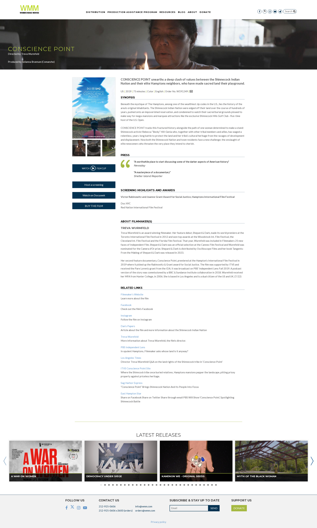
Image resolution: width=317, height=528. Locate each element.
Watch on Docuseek (94, 195)
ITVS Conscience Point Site (136, 368)
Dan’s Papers (128, 326)
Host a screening (93, 184)
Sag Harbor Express (131, 382)
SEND (214, 508)
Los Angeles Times (131, 357)
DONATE (239, 508)
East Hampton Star (131, 393)
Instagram (126, 315)
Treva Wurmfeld (130, 336)
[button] (101, 485)
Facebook (126, 304)
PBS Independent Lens (133, 347)
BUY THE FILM (94, 205)
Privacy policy (158, 521)
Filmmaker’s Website (132, 294)
